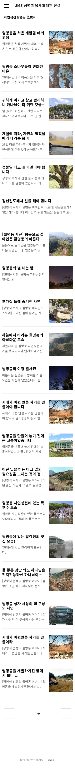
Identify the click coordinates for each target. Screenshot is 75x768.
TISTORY (38, 760)
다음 (66, 713)
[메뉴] (6, 6)
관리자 (51, 760)
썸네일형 (62, 17)
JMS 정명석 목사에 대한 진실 (37, 5)
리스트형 (68, 17)
